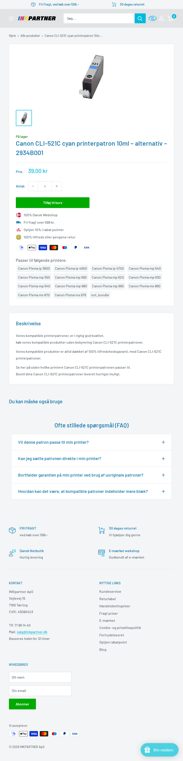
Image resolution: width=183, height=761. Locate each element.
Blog (102, 649)
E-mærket (107, 620)
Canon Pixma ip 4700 (108, 268)
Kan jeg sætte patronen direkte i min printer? (59, 458)
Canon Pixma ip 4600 (71, 268)
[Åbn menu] (11, 18)
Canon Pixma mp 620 (108, 277)
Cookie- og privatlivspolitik (120, 627)
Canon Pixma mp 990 (108, 286)
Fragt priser (108, 613)
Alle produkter (30, 36)
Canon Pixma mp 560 (71, 277)
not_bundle (100, 295)
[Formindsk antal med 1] (33, 186)
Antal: (20, 186)
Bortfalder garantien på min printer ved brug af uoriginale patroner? (80, 474)
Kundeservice (110, 591)
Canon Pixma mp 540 (145, 268)
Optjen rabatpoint (113, 642)
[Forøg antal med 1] (56, 186)
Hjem (12, 36)
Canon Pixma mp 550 (34, 277)
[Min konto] (161, 18)
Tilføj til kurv (52, 202)
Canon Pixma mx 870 (34, 295)
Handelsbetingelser (114, 606)
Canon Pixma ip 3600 (34, 268)
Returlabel (107, 599)
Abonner (22, 704)
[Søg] (140, 18)
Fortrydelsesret (111, 635)
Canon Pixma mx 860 (144, 286)
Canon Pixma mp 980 (71, 286)
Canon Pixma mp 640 (34, 286)
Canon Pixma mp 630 (145, 277)
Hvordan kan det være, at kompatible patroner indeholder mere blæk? (83, 491)
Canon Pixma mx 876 (70, 295)
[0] (170, 18)
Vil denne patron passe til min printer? (53, 442)
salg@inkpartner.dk (32, 632)
